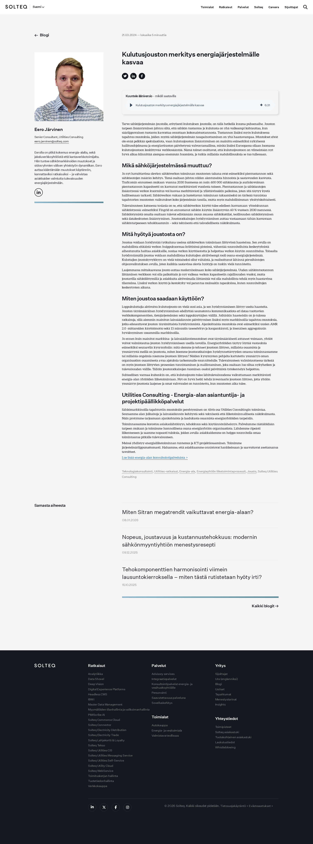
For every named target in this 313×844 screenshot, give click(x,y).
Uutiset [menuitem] (220, 689)
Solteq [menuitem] (258, 7)
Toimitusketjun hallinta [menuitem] (103, 776)
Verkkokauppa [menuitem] (97, 786)
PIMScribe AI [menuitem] (96, 715)
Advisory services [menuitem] (163, 674)
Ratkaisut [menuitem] (225, 7)
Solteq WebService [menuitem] (100, 771)
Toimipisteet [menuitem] (223, 727)
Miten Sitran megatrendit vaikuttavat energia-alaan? (187, 512)
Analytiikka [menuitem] (95, 674)
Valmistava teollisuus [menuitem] (165, 735)
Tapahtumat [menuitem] (223, 694)
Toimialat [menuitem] (207, 7)
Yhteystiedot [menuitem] (226, 718)
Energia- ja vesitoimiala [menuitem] (167, 730)
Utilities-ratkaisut (166, 471)
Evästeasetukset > (261, 806)
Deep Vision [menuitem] (96, 684)
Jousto (251, 471)
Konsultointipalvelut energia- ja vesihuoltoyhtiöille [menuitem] (172, 685)
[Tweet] (125, 76)
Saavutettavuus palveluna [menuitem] (169, 698)
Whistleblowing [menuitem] (225, 747)
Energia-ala (187, 471)
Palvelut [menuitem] (243, 7)
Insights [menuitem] (220, 704)
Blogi (44, 35)
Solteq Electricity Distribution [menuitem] (107, 730)
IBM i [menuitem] (91, 699)
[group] (200, 105)
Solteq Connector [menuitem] (99, 725)
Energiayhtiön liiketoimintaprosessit (221, 471)
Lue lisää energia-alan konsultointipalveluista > (155, 457)
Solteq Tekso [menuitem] (96, 745)
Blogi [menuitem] (218, 684)
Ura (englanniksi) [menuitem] (226, 679)
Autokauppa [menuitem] (160, 725)
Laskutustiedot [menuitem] (225, 742)
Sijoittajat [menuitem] (291, 7)
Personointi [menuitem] (159, 692)
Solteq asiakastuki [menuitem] (227, 732)
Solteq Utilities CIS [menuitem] (100, 750)
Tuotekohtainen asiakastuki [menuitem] (233, 737)
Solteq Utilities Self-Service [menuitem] (106, 760)
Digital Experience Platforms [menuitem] (106, 689)
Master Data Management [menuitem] (105, 704)
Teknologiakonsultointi (137, 471)
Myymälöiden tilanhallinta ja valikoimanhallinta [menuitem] (119, 709)
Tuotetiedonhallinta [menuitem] (101, 781)
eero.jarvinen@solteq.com (51, 141)
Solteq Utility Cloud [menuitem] (100, 766)
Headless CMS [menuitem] (97, 694)
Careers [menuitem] (273, 7)
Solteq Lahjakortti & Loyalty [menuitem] (106, 740)
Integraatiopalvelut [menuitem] (164, 679)
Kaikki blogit (263, 606)
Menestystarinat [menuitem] (226, 699)
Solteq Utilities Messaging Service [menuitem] (110, 755)
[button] (131, 105)
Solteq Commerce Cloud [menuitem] (104, 720)
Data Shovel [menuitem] (96, 679)
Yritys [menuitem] (220, 665)
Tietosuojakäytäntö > (234, 806)
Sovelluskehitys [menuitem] (162, 703)
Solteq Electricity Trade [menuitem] (103, 735)
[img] (261, 105)
